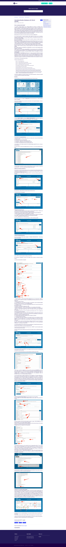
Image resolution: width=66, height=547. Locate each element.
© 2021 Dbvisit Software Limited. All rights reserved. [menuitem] (19, 545)
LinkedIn (25, 522)
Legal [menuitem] (29, 545)
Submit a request (44, 3)
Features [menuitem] (16, 540)
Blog (51, 0)
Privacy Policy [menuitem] (31, 545)
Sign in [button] (51, 3)
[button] (23, 520)
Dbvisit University (41, 0)
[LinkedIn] (39, 536)
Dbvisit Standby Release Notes (30, 536)
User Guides (48, 0)
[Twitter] (40, 536)
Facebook (16, 522)
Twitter (20, 522)
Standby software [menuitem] (17, 536)
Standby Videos (45, 0)
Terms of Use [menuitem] (26, 545)
